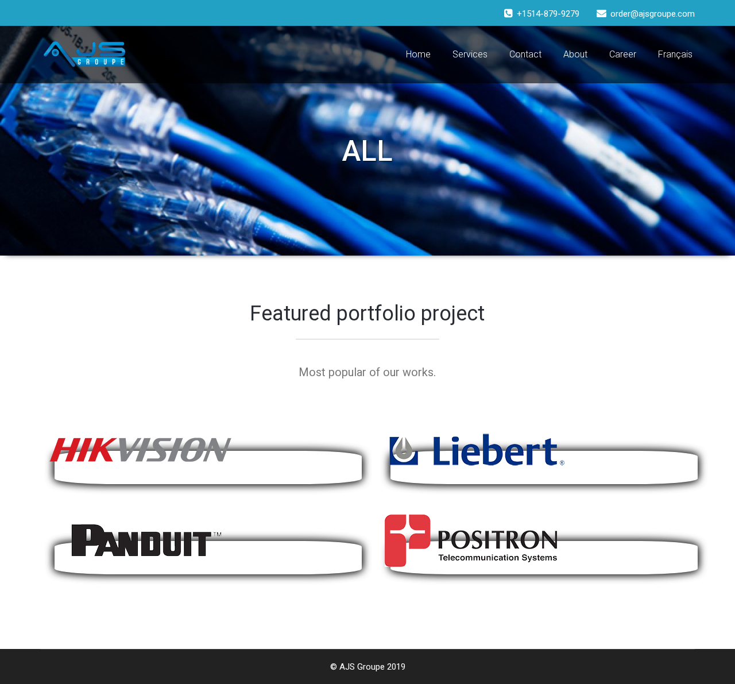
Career (622, 54)
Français (675, 54)
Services (470, 54)
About (575, 54)
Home (418, 54)
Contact (525, 54)
